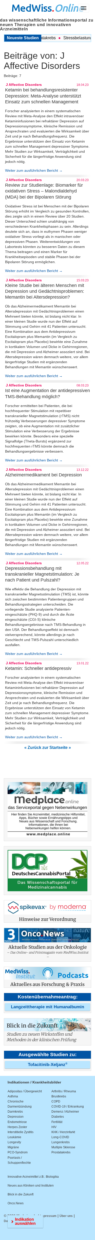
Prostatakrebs (60, 1152)
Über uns (66, 1216)
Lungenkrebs (60, 1142)
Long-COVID (60, 1137)
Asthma (13, 1096)
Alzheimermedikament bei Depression (43, 474)
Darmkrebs (15, 1111)
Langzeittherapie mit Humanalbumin (47, 1006)
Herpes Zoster (17, 1127)
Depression (16, 1116)
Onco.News (16, 1203)
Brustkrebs (58, 1096)
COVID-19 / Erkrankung (67, 1106)
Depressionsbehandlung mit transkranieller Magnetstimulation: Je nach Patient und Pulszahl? (42, 574)
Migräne (13, 1147)
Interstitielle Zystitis (20, 1132)
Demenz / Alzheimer (65, 1111)
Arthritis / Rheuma (63, 1091)
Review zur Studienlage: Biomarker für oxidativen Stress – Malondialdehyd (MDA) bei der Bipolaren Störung (44, 191)
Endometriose (17, 1122)
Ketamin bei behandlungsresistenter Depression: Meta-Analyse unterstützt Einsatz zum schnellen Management (43, 95)
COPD (55, 1101)
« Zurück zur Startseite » (47, 747)
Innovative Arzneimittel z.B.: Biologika (33, 1176)
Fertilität (56, 1122)
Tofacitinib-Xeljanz (47, 1064)
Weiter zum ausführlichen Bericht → (34, 170)
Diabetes (57, 1116)
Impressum (48, 1216)
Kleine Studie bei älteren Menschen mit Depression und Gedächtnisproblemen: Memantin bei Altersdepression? (44, 291)
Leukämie (14, 1137)
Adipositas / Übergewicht (25, 1091)
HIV (53, 1127)
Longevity (14, 1142)
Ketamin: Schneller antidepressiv (38, 668)
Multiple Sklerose (63, 1147)
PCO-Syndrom (18, 1152)
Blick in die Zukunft (20, 1194)
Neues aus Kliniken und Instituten (31, 1185)
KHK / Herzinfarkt (63, 1132)
